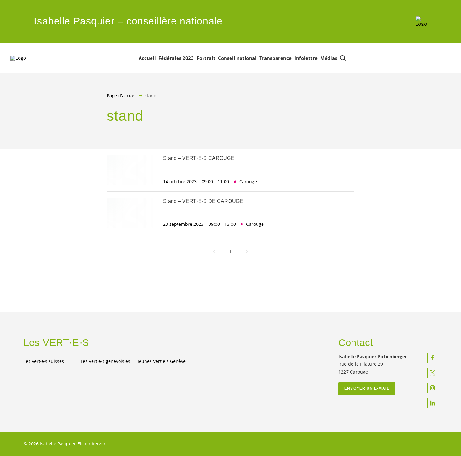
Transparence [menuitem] (275, 58)
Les (105, 361)
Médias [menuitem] (328, 58)
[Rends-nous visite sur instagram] (432, 388)
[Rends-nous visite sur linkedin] (432, 403)
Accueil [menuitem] (147, 58)
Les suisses (44, 361)
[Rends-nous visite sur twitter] (432, 373)
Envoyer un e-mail (366, 388)
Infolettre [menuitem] (306, 58)
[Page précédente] (214, 251)
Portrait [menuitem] (206, 58)
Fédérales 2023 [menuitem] (176, 58)
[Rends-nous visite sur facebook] (432, 358)
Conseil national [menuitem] (237, 58)
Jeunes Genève (162, 361)
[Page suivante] (247, 251)
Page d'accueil (122, 95)
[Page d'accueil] (421, 21)
